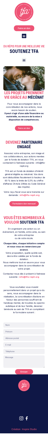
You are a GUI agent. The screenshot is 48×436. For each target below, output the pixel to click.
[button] (24, 36)
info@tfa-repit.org (29, 195)
